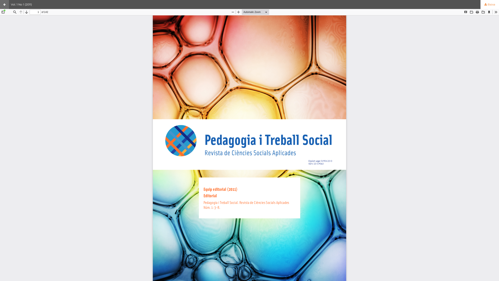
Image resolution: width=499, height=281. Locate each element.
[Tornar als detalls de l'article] (4, 4)
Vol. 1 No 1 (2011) (21, 4)
